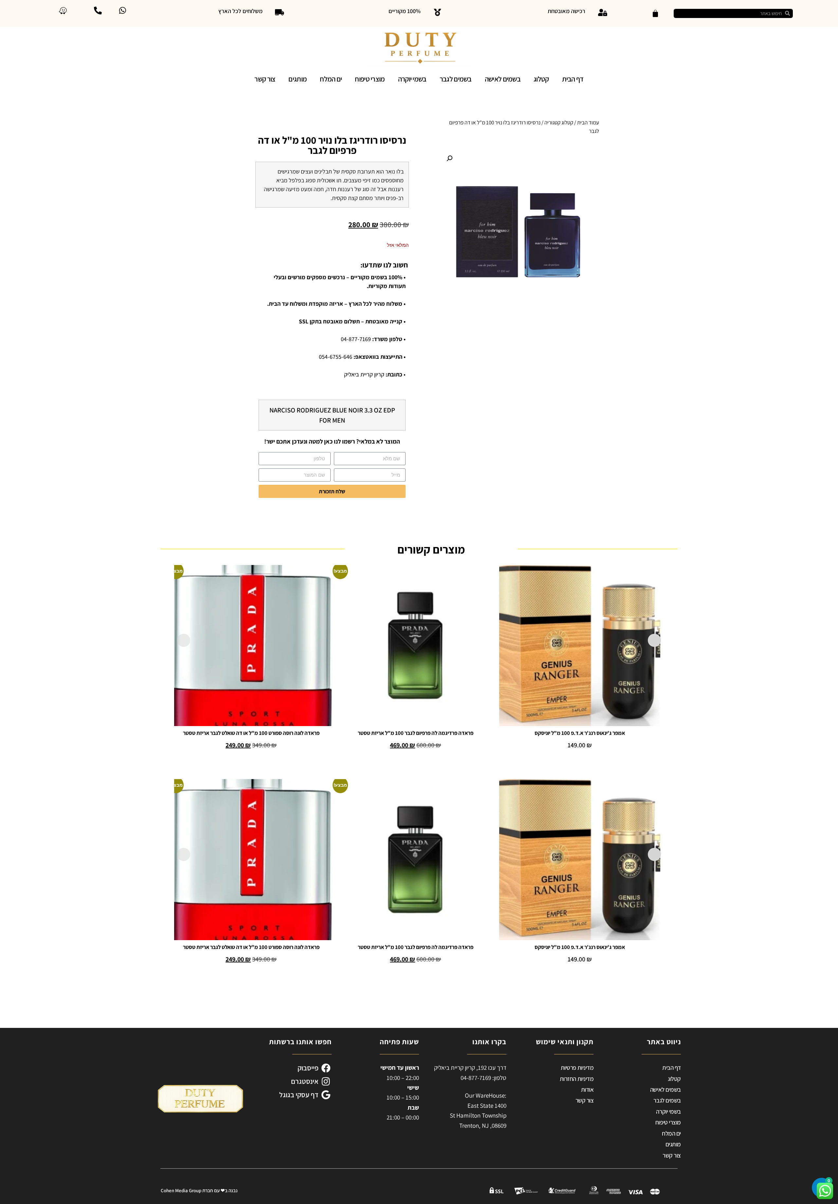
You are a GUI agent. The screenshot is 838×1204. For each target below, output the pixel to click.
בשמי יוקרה (412, 78)
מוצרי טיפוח (370, 78)
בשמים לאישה (502, 78)
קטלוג (541, 78)
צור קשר (264, 78)
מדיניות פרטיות (577, 1067)
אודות (587, 1089)
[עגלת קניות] (655, 13)
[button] (449, 158)
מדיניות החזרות (577, 1079)
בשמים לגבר (456, 78)
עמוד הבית (588, 122)
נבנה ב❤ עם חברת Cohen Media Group (199, 1190)
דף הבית (573, 78)
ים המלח (331, 78)
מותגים (297, 78)
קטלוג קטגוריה (558, 122)
